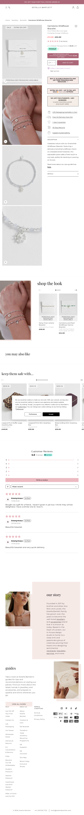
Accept (51, 414)
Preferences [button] (20, 409)
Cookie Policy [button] (22, 407)
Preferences (33, 414)
